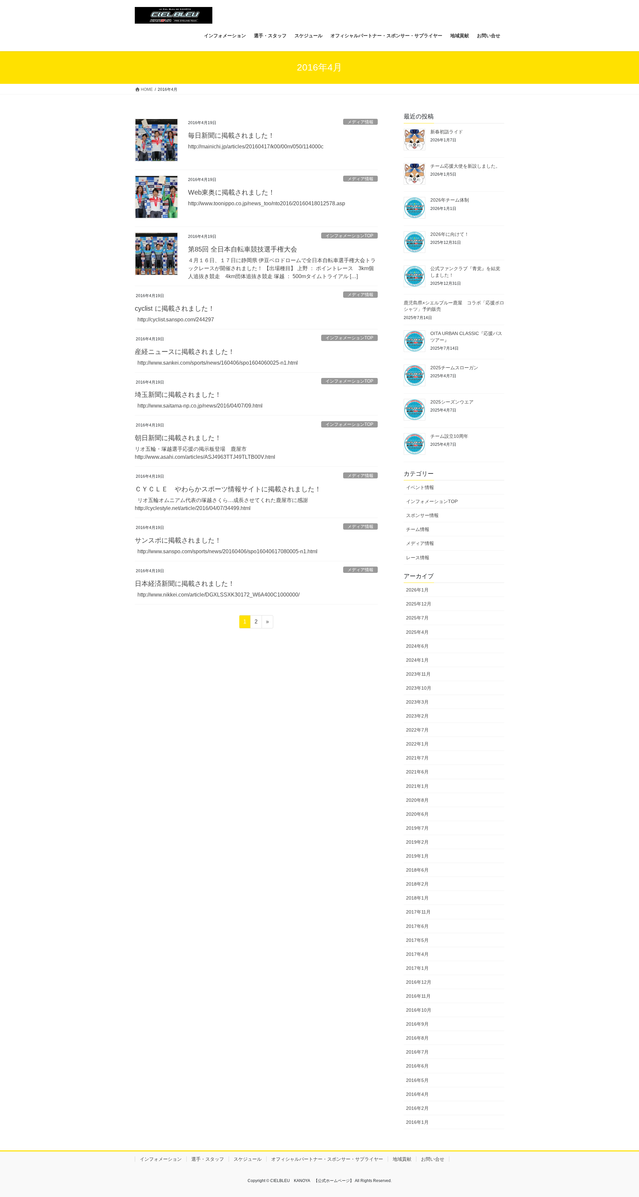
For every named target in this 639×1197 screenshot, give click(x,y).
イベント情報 (420, 487)
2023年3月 (417, 702)
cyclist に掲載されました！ (175, 308)
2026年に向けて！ (449, 234)
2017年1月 (417, 968)
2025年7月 (417, 617)
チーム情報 (417, 529)
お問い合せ (432, 1159)
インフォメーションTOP (349, 235)
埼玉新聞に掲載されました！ (178, 394)
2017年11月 (418, 912)
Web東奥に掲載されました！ (231, 192)
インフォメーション (161, 1159)
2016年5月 (417, 1080)
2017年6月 (417, 926)
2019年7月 (417, 828)
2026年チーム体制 (449, 200)
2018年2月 (417, 884)
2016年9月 (417, 1024)
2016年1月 (417, 1122)
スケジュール (248, 1159)
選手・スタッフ (207, 1159)
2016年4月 (417, 1094)
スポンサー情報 (422, 515)
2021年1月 (417, 786)
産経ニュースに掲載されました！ (185, 351)
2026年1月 (417, 590)
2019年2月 (417, 842)
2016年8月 (417, 1038)
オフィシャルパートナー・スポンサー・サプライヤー (327, 1159)
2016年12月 (418, 982)
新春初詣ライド (446, 131)
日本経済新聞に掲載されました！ (185, 583)
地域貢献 (402, 1159)
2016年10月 (418, 1010)
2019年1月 (417, 856)
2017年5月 (417, 940)
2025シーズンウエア (452, 402)
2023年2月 (417, 716)
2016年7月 (417, 1052)
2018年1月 (417, 898)
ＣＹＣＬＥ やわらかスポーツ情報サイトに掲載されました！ (228, 489)
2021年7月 (417, 758)
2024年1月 (417, 660)
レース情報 (417, 557)
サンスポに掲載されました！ (178, 540)
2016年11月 (418, 996)
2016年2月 (417, 1108)
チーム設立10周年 (449, 436)
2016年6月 (417, 1066)
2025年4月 (417, 632)
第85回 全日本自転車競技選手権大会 (242, 249)
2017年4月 (417, 954)
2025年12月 (418, 603)
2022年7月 (417, 730)
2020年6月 (417, 814)
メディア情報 (360, 121)
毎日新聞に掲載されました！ (231, 135)
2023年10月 (418, 688)
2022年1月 (417, 744)
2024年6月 (417, 646)
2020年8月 (417, 800)
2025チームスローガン (454, 367)
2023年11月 (418, 674)
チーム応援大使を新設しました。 (465, 166)
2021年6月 (417, 771)
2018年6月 (417, 870)
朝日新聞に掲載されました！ (178, 437)
